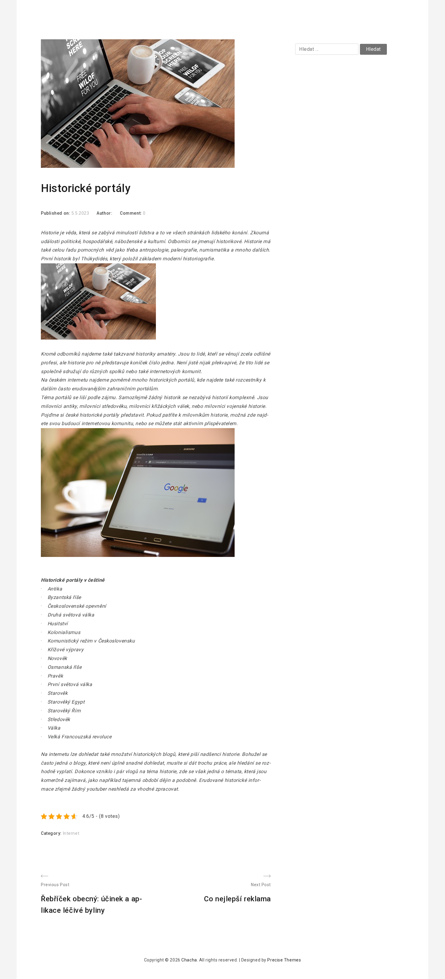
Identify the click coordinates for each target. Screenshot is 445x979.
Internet (71, 833)
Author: (104, 213)
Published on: (56, 213)
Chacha (189, 960)
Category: (52, 833)
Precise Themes (284, 960)
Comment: (131, 213)
